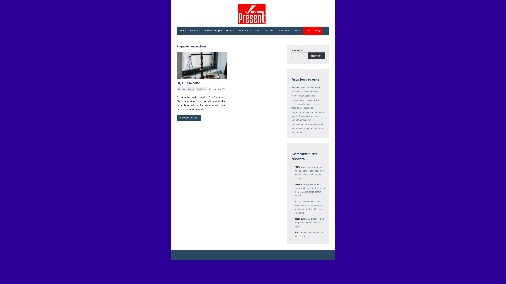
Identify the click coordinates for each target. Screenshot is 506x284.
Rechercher (296, 50)
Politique (230, 30)
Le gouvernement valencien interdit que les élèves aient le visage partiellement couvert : (307, 116)
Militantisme (283, 30)
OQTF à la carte (188, 83)
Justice (258, 30)
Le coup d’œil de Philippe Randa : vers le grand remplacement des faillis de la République (307, 104)
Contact (297, 30)
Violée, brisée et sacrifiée (303, 96)
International (245, 30)
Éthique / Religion (213, 30)
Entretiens (195, 30)
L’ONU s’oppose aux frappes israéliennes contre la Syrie (309, 223)
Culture (269, 30)
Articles (181, 89)
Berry (317, 30)
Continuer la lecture (188, 118)
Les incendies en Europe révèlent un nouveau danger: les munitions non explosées (307, 128)
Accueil (182, 30)
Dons (308, 30)
